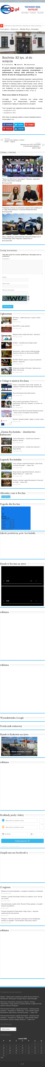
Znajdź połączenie (21, 841)
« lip (1, 1057)
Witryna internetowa (8, 290)
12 (16, 1048)
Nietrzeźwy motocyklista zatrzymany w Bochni (14, 1002)
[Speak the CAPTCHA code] (28, 299)
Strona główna (4, 29)
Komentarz (6, 259)
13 (22, 1048)
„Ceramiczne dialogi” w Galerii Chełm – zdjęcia (14, 140)
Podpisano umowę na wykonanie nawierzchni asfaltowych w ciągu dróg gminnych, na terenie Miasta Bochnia (22, 208)
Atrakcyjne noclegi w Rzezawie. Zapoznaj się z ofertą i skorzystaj (22, 25)
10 (3, 1048)
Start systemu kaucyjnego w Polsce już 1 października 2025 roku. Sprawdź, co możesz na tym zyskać (27, 403)
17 (3, 1050)
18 (10, 1050)
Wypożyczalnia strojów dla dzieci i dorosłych (26, 334)
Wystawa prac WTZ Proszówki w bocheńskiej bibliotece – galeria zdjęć (31, 145)
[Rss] (21, 1064)
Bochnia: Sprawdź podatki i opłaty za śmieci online (28, 419)
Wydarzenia (14, 29)
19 (16, 1050)
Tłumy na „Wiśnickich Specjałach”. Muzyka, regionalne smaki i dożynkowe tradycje (21, 180)
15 (35, 1048)
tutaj (12, 119)
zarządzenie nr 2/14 (9, 110)
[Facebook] (23, 1064)
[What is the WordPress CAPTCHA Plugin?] (14, 298)
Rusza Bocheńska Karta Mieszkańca (24, 393)
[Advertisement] (22, 637)
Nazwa (4, 277)
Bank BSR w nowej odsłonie (21, 326)
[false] (41, 824)
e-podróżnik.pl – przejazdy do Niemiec (10, 846)
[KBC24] (22, 9)
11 (10, 1048)
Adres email (6, 283)
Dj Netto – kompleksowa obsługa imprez (25, 343)
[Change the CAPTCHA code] (28, 297)
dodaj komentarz (30, 64)
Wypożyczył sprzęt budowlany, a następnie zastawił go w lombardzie (22, 891)
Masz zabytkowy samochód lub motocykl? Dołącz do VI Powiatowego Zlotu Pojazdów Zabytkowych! (21, 237)
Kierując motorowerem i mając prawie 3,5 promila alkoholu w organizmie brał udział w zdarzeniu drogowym (20, 1003)
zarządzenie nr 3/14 (9, 113)
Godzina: (5, 497)
